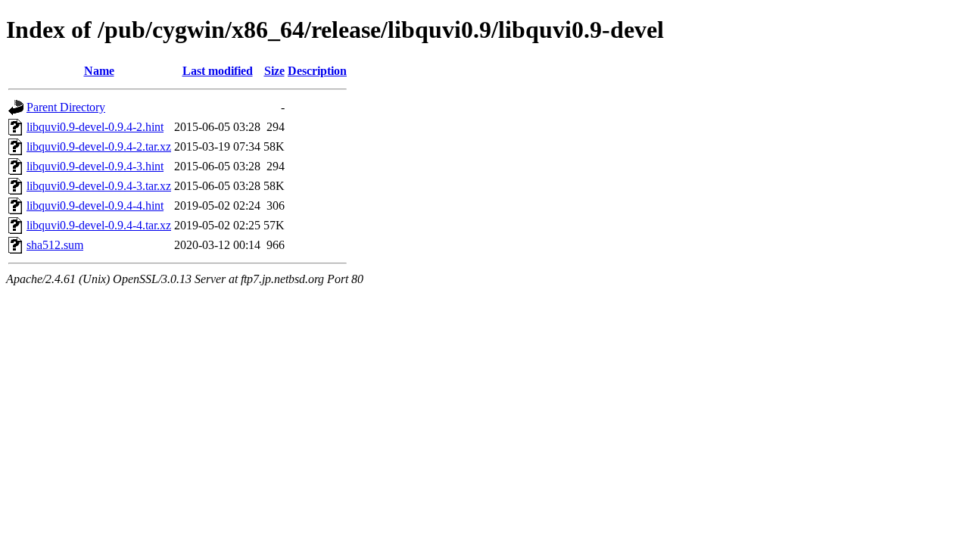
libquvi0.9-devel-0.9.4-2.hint (95, 126)
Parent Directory (65, 107)
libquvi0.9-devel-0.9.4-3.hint (95, 166)
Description (317, 70)
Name (99, 70)
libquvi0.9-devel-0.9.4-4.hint (95, 205)
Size (274, 70)
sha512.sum (54, 244)
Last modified (217, 70)
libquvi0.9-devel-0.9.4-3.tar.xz (98, 185)
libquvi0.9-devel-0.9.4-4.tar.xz (98, 225)
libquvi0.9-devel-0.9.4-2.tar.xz (98, 146)
